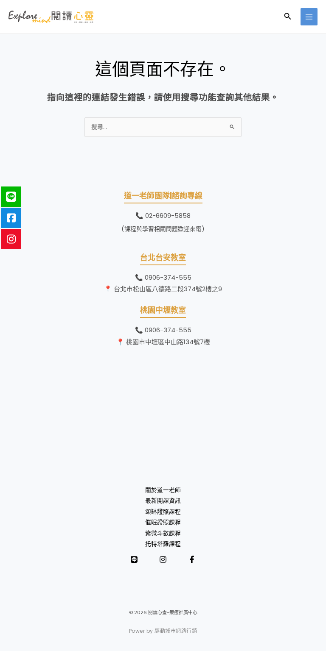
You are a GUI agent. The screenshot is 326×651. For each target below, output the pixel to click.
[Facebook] (192, 559)
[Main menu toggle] (309, 16)
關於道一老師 (163, 490)
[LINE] (134, 559)
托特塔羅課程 (163, 544)
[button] (288, 17)
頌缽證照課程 (163, 512)
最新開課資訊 (163, 501)
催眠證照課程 (163, 522)
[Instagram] (163, 559)
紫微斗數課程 (163, 533)
